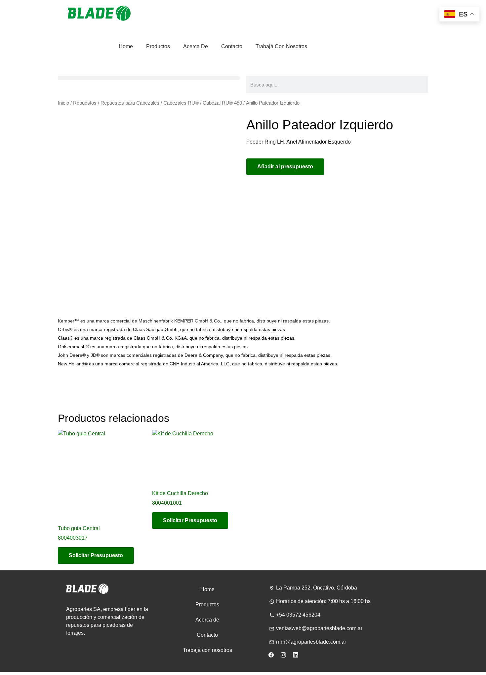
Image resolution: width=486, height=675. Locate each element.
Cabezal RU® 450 (222, 103)
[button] (149, 78)
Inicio (63, 103)
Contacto (231, 46)
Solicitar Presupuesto (96, 555)
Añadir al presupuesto (285, 166)
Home (126, 46)
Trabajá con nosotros (281, 46)
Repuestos (85, 103)
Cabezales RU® (181, 103)
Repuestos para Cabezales (130, 103)
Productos (158, 46)
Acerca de (195, 46)
